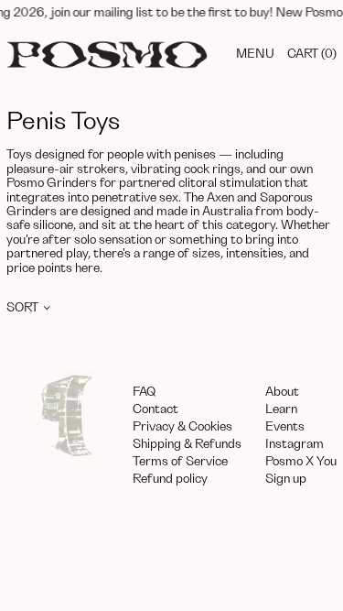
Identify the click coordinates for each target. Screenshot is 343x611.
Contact (155, 409)
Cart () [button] (312, 54)
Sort (22, 307)
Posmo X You (301, 461)
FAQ (144, 392)
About (282, 392)
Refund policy (170, 479)
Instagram (294, 444)
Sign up (285, 479)
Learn (281, 409)
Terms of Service (180, 461)
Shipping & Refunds (187, 444)
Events (285, 426)
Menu (255, 54)
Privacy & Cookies (182, 426)
